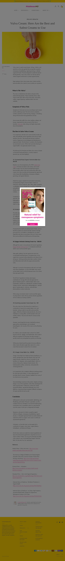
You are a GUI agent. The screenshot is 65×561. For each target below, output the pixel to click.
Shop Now (32, 224)
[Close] (43, 189)
